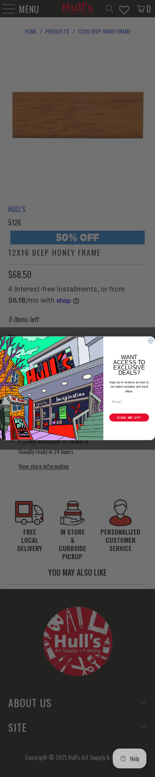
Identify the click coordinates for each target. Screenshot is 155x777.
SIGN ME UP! (129, 418)
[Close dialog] (150, 340)
